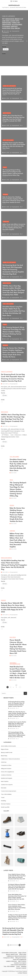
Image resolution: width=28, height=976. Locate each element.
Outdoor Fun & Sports (7, 784)
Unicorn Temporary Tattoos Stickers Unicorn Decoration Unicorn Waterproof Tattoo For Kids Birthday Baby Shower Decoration (16, 907)
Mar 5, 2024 (6, 31)
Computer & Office (6, 765)
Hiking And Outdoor (6, 768)
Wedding (5, 194)
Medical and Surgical (6, 557)
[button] (7, 820)
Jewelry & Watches (6, 775)
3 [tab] (13, 69)
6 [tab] (17, 69)
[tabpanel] (14, 41)
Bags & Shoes (4, 749)
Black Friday (13, 637)
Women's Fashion (5, 804)
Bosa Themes (23, 973)
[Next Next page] (20, 687)
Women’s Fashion (21, 968)
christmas (6, 221)
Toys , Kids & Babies (8, 140)
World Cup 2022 (5, 807)
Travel (5, 167)
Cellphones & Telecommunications (15, 663)
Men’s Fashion (22, 961)
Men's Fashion (7, 113)
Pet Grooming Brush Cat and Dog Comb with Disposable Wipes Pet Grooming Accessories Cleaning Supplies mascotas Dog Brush (12, 24)
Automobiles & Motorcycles (8, 746)
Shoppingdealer (14, 5)
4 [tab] (14, 69)
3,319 (16, 685)
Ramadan (3, 600)
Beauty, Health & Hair (6, 752)
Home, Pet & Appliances (8, 16)
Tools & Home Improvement (8, 791)
